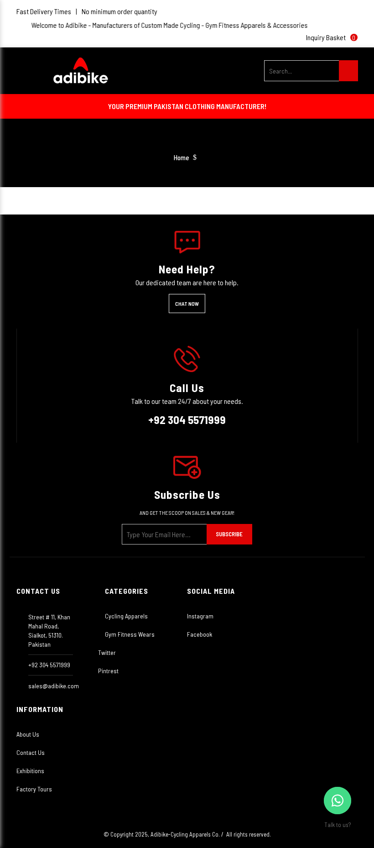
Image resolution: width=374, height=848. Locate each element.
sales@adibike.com (53, 686)
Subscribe (229, 534)
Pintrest (108, 671)
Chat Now (187, 303)
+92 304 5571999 (187, 419)
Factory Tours (34, 789)
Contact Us (30, 752)
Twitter (107, 652)
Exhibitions (30, 771)
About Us (27, 734)
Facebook (199, 634)
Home (181, 158)
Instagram (200, 616)
